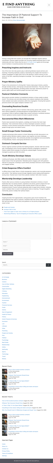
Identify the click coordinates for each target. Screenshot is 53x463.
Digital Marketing (6, 288)
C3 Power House (32, 62)
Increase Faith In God (10, 209)
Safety (4, 347)
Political (4, 337)
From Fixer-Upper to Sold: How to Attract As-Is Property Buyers (21, 211)
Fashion (4, 302)
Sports (4, 351)
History (4, 316)
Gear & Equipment (7, 312)
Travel (3, 356)
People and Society (9, 207)
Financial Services (7, 305)
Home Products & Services (9, 319)
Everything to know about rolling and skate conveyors (23, 386)
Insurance (4, 321)
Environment (5, 300)
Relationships (5, 344)
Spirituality (5, 349)
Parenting (4, 330)
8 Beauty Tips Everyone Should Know (18, 375)
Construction (5, 286)
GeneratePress (35, 460)
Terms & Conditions (7, 453)
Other (3, 328)
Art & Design (5, 277)
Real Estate (5, 342)
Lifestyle (4, 326)
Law (3, 323)
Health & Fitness (6, 314)
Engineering (5, 295)
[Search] (48, 265)
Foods (3, 307)
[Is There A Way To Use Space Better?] (4, 383)
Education (5, 293)
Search (4, 262)
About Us (4, 446)
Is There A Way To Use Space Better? (18, 381)
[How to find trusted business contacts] (4, 371)
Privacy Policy (6, 451)
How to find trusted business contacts (19, 369)
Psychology (5, 340)
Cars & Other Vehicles (8, 284)
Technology (5, 354)
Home (3, 444)
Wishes (4, 358)
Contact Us (5, 448)
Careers (4, 281)
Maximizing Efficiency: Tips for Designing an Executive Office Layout (23, 213)
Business (4, 279)
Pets (3, 335)
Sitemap (4, 455)
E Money (4, 291)
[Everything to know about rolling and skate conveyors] (4, 388)
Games (4, 309)
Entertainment (6, 298)
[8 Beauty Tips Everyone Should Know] (4, 377)
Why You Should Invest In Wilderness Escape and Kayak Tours (19, 410)
